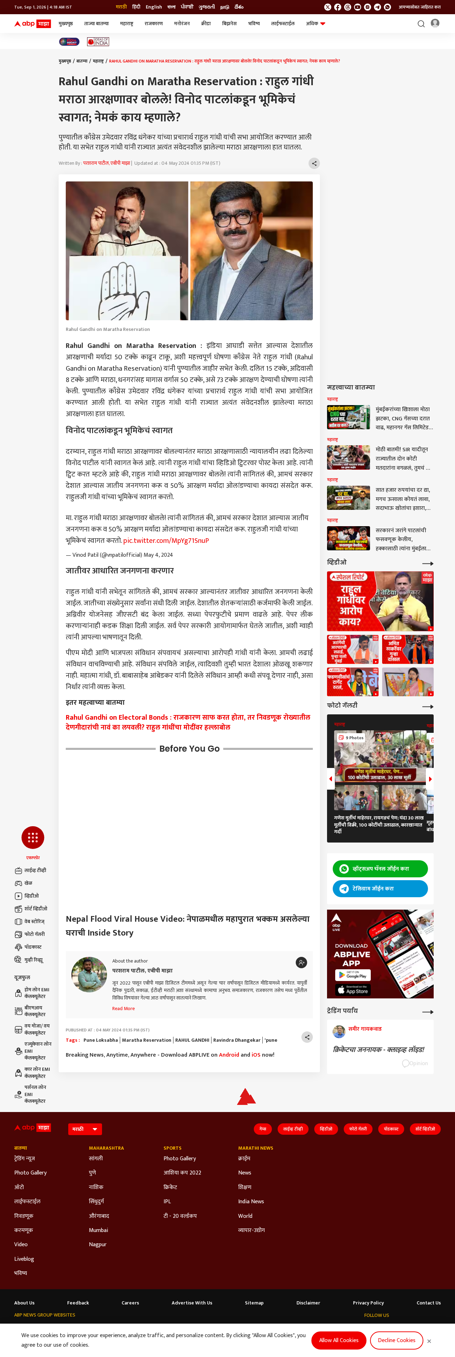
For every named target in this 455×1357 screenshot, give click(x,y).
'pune (270, 1040)
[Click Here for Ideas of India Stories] (98, 41)
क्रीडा (206, 23)
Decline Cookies (397, 1340)
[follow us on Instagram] (367, 7)
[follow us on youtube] (357, 7)
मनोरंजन (182, 23)
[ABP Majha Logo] (32, 24)
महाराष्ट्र (126, 23)
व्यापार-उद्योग (251, 1231)
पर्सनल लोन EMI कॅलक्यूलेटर (35, 1094)
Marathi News (255, 1148)
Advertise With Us (192, 1303)
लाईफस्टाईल (283, 23)
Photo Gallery (30, 1173)
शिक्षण (244, 1188)
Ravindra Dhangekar (237, 1040)
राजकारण (154, 23)
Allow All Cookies (339, 1340)
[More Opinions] (428, 1011)
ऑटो (19, 1188)
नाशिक (96, 1188)
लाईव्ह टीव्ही (35, 870)
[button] (32, 843)
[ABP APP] (353, 975)
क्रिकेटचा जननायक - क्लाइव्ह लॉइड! (380, 1050)
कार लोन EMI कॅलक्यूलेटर (37, 1073)
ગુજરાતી (207, 7)
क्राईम (244, 1159)
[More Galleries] (428, 706)
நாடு (224, 7)
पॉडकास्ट (33, 947)
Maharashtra (106, 1148)
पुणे (92, 1173)
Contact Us (429, 1303)
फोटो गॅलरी (35, 934)
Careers (130, 1303)
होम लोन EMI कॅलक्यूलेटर (37, 993)
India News (251, 1202)
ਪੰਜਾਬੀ (187, 7)
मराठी (121, 7)
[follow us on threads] (347, 7)
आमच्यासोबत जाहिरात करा (420, 7)
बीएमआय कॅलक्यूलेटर (35, 1011)
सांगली (96, 1159)
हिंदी (136, 7)
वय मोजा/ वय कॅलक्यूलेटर (37, 1029)
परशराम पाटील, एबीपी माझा (106, 163)
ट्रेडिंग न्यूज (24, 1159)
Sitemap (254, 1303)
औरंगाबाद (99, 1216)
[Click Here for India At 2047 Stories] (69, 41)
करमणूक (23, 1231)
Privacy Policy (368, 1303)
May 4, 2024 (158, 555)
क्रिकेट (170, 1188)
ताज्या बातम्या (96, 23)
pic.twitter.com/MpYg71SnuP (166, 541)
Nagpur (98, 1245)
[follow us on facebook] (337, 7)
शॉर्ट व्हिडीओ (36, 909)
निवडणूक (23, 1216)
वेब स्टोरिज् (34, 921)
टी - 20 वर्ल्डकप (180, 1216)
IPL (167, 1202)
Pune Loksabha (101, 1040)
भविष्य (254, 23)
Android (229, 1055)
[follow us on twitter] (327, 7)
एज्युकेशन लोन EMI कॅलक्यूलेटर (38, 1051)
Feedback (78, 1303)
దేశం (239, 7)
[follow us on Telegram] (377, 7)
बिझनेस (229, 23)
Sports (173, 1148)
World (245, 1216)
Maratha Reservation (146, 1040)
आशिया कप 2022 (182, 1173)
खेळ (28, 883)
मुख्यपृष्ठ (66, 23)
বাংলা (171, 7)
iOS (256, 1055)
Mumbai (98, 1231)
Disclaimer (308, 1303)
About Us (24, 1303)
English (154, 7)
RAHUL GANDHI (192, 1040)
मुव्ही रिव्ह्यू (34, 960)
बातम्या (81, 61)
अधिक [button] (312, 23)
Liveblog (24, 1259)
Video (21, 1245)
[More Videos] (428, 563)
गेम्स (262, 1129)
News (244, 1173)
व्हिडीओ (32, 896)
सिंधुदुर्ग (96, 1202)
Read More (123, 1008)
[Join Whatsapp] (387, 7)
